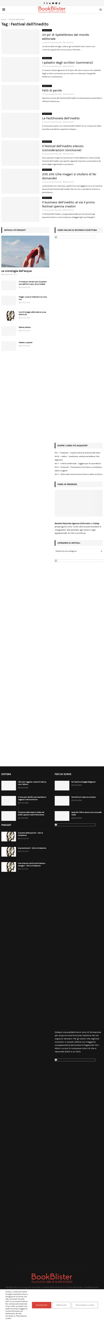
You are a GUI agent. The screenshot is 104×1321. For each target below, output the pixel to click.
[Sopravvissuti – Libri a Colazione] (8, 852)
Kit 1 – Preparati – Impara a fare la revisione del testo (77, 453)
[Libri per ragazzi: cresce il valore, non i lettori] (8, 785)
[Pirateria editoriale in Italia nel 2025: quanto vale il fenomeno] (8, 816)
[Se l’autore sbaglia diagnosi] (62, 785)
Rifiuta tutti (61, 1305)
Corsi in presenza (67, 484)
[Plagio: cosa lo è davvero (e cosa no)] (8, 300)
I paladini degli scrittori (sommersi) (67, 62)
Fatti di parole (52, 90)
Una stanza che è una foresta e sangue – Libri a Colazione (31, 864)
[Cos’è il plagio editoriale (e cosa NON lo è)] (8, 316)
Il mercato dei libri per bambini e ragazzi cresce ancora (32, 798)
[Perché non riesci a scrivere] (62, 801)
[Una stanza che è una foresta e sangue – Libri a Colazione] (8, 867)
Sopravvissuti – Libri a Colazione (32, 848)
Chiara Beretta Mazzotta (53, 42)
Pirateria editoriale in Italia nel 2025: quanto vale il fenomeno (31, 813)
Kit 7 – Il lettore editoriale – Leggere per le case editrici (78, 463)
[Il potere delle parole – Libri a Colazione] (8, 836)
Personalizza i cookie (85, 1305)
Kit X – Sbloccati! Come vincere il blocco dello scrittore (78, 474)
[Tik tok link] (59, 3)
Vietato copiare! (25, 342)
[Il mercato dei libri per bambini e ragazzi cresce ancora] (8, 801)
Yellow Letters (25, 327)
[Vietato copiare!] (8, 346)
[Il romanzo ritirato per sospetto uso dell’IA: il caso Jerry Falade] (8, 285)
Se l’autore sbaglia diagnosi (83, 782)
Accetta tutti (41, 1305)
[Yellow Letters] (8, 331)
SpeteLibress (47, 30)
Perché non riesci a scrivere (83, 797)
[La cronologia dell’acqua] (25, 251)
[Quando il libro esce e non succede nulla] (62, 816)
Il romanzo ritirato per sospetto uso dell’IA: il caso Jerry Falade (33, 283)
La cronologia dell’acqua (16, 270)
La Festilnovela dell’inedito (61, 118)
